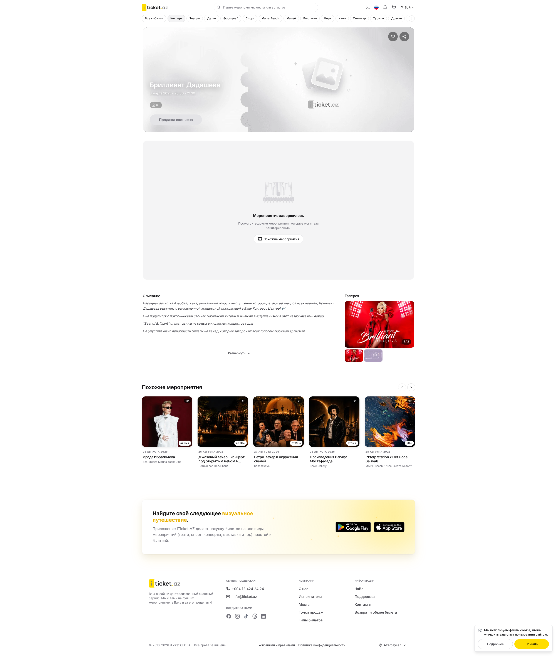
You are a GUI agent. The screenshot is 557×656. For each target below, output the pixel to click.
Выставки (310, 18)
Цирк (327, 18)
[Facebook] (228, 616)
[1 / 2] (354, 355)
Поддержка (365, 596)
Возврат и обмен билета (376, 612)
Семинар (359, 18)
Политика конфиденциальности (321, 645)
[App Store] (389, 527)
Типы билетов (311, 620)
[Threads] (254, 616)
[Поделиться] (404, 36)
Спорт (250, 18)
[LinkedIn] (263, 616)
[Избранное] (393, 36)
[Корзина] (394, 7)
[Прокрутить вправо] (412, 18)
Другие (396, 18)
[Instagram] (237, 616)
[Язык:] (376, 7)
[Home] (155, 7)
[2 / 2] (373, 355)
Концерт (176, 18)
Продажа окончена (176, 119)
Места (304, 604)
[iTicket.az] (181, 583)
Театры (195, 18)
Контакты (363, 604)
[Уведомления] (385, 7)
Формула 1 (230, 18)
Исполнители (310, 596)
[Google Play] (353, 527)
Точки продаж (311, 612)
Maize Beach (270, 18)
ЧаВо (359, 589)
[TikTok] (246, 616)
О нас (303, 589)
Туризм (378, 18)
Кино (342, 18)
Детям (211, 18)
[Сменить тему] (368, 7)
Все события (154, 18)
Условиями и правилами (276, 645)
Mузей (291, 18)
